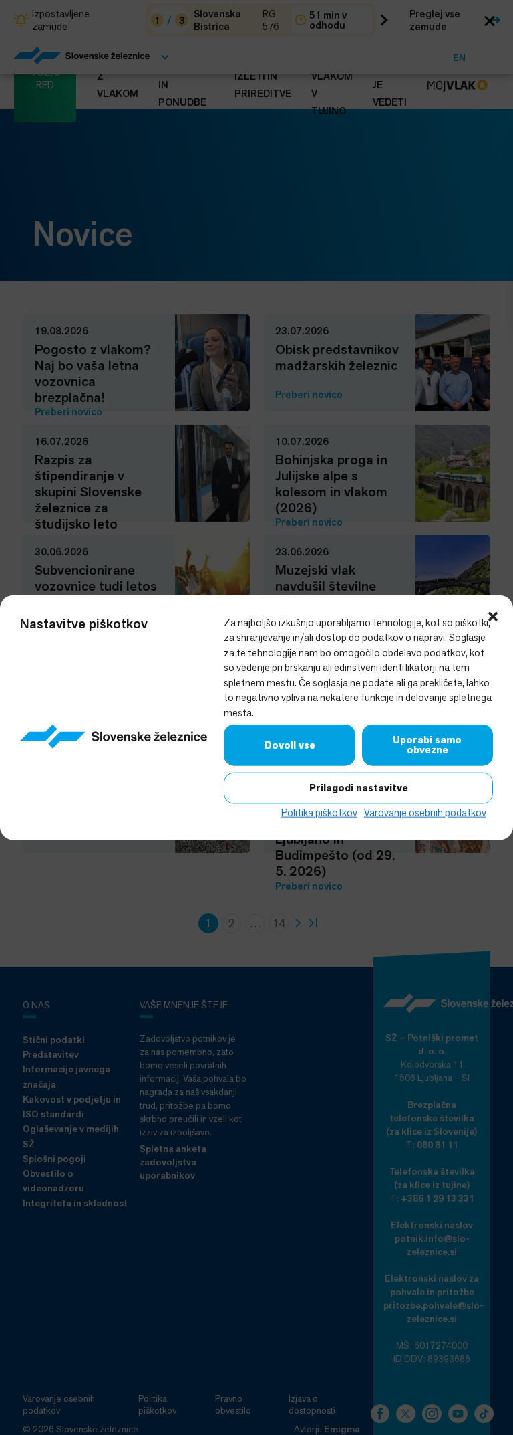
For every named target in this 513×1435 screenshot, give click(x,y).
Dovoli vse (290, 744)
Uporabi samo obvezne (427, 745)
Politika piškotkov (319, 812)
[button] (493, 614)
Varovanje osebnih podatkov (425, 812)
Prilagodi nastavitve (358, 788)
